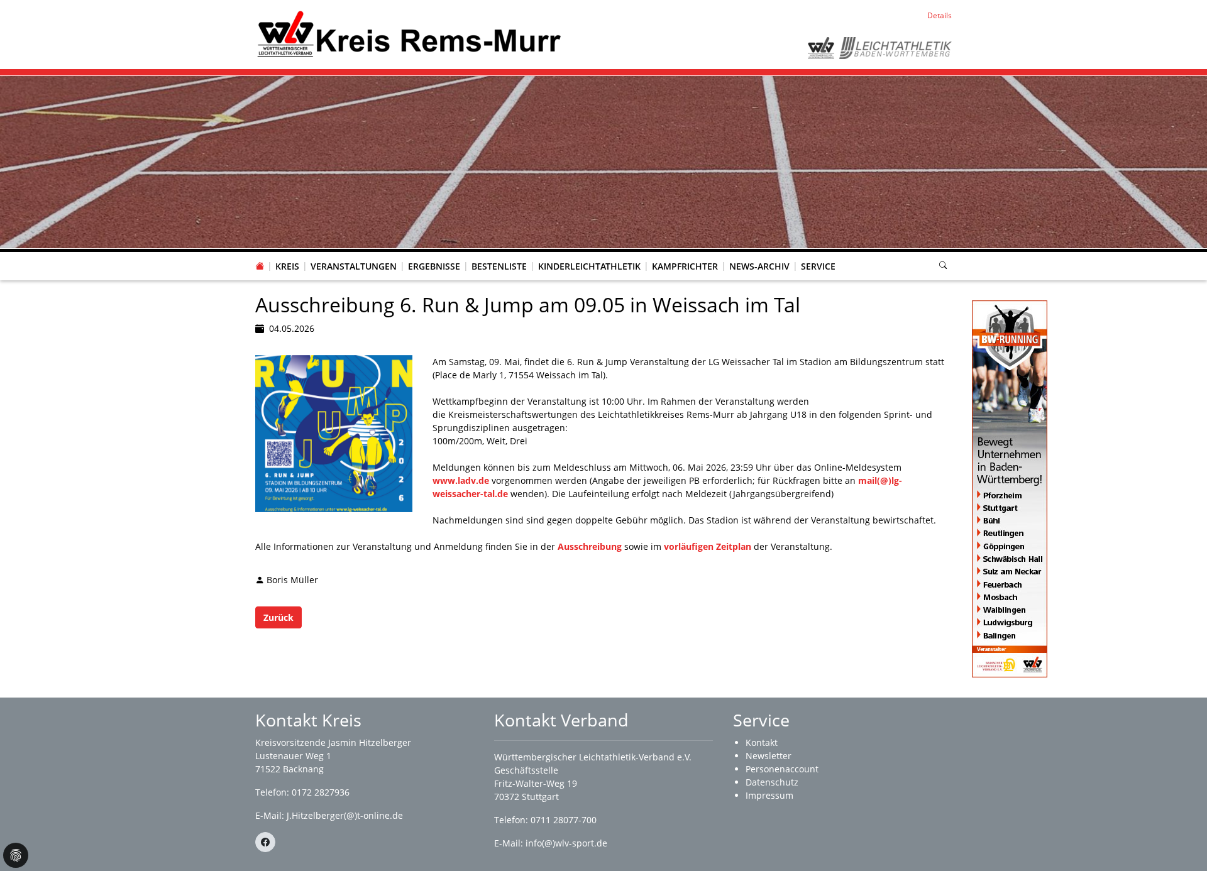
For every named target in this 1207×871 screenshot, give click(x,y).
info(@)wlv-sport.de (566, 843)
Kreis (287, 266)
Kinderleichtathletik (589, 266)
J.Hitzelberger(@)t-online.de (345, 815)
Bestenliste (499, 266)
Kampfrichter (685, 266)
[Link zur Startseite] (409, 34)
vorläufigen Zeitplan (707, 546)
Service (818, 266)
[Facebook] (265, 842)
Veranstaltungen (354, 266)
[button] (287, 253)
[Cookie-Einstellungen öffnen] (15, 855)
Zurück (278, 617)
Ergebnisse (434, 266)
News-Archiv (759, 266)
